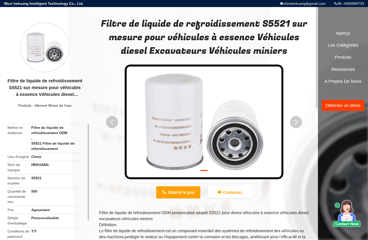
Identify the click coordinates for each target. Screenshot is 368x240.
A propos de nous (342, 81)
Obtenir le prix (181, 192)
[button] (112, 122)
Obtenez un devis (342, 105)
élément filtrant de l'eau (53, 105)
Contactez (232, 192)
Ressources (343, 69)
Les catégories (343, 45)
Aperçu (343, 33)
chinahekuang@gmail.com (304, 4)
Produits (24, 105)
